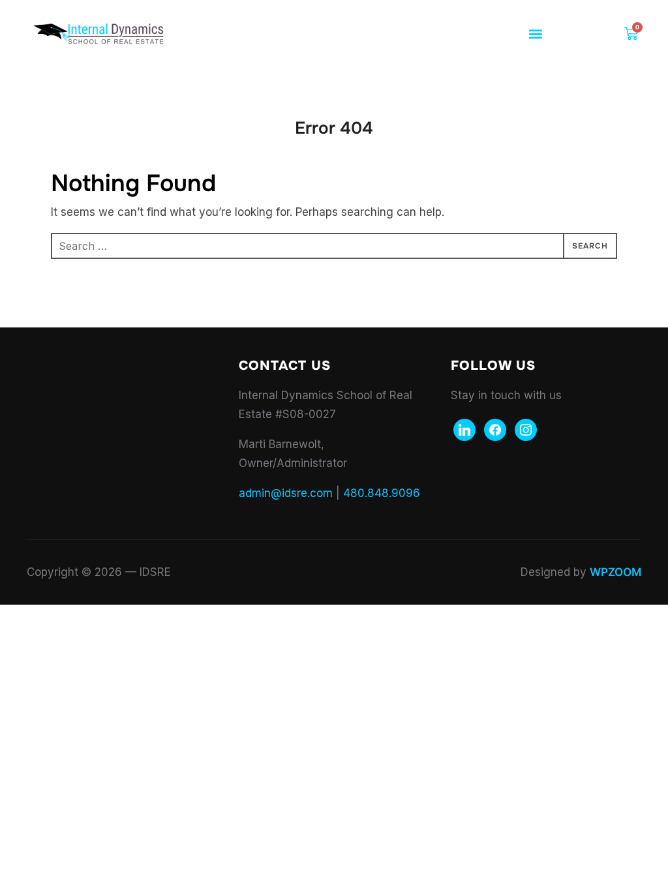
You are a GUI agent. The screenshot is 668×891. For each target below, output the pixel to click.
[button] (536, 34)
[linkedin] (464, 429)
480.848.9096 (381, 493)
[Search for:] (334, 246)
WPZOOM (615, 572)
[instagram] (526, 429)
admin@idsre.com (286, 493)
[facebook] (495, 429)
